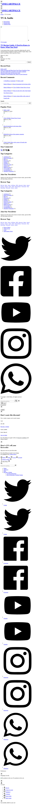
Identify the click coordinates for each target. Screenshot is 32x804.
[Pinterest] (5, 150)
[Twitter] (1, 150)
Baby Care (2, 185)
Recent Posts (7, 21)
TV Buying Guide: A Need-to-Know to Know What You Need (15, 46)
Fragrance (2, 186)
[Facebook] (3, 150)
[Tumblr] (7, 150)
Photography (8, 187)
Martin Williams (7, 84)
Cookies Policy (12, 454)
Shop (5, 471)
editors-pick (21, 185)
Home (2, 14)
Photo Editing (3, 187)
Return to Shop (6, 459)
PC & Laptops (24, 186)
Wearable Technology (9, 171)
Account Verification (11, 473)
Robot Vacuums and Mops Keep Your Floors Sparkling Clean (15, 70)
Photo (28, 186)
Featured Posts (7, 24)
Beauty (6, 185)
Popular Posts (7, 23)
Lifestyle (6, 166)
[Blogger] (9, 150)
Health (13, 186)
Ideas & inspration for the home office (22, 84)
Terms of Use (7, 228)
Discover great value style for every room (10, 73)
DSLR (17, 185)
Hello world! (4, 69)
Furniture (6, 163)
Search (2, 60)
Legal (5, 230)
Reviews (12, 187)
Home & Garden (7, 164)
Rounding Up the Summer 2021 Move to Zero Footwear (14, 74)
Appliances (6, 156)
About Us (6, 469)
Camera (9, 185)
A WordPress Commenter (10, 80)
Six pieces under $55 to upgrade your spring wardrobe (13, 71)
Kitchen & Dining (18, 186)
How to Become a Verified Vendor (15, 475)
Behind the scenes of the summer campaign (14, 134)
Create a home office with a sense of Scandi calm (15, 142)
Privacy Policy (7, 227)
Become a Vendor (8, 472)
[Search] (29, 103)
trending (16, 187)
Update (2, 409)
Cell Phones (13, 185)
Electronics (6, 160)
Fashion (5, 162)
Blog (5, 159)
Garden (10, 186)
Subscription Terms (8, 231)
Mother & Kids (7, 167)
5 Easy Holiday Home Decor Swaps (21, 87)
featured (28, 185)
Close (4, 403)
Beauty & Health (8, 158)
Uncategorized (7, 170)
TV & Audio (4, 42)
